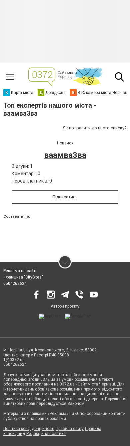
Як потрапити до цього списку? (95, 127)
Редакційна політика (46, 433)
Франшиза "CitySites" (23, 277)
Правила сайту (70, 428)
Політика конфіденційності (28, 428)
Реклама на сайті (19, 270)
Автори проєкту (65, 306)
